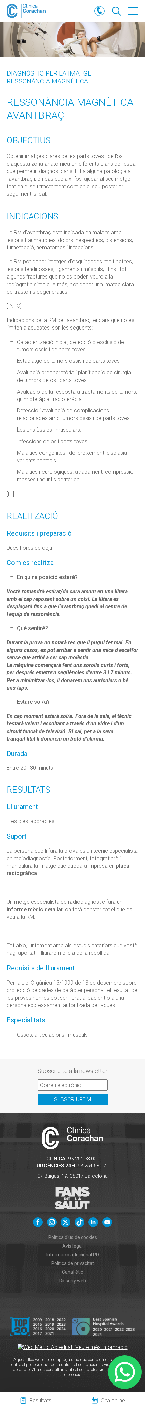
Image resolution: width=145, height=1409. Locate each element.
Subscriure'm (72, 1099)
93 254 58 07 (92, 1166)
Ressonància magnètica (47, 81)
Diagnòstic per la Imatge (49, 73)
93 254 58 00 (82, 1159)
